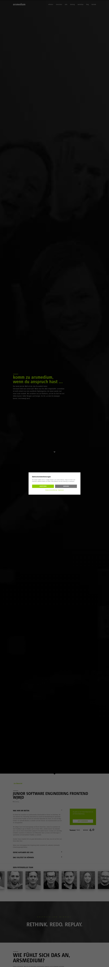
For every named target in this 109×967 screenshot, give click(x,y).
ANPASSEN (66, 486)
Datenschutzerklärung (51, 490)
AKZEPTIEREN (43, 486)
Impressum (61, 490)
